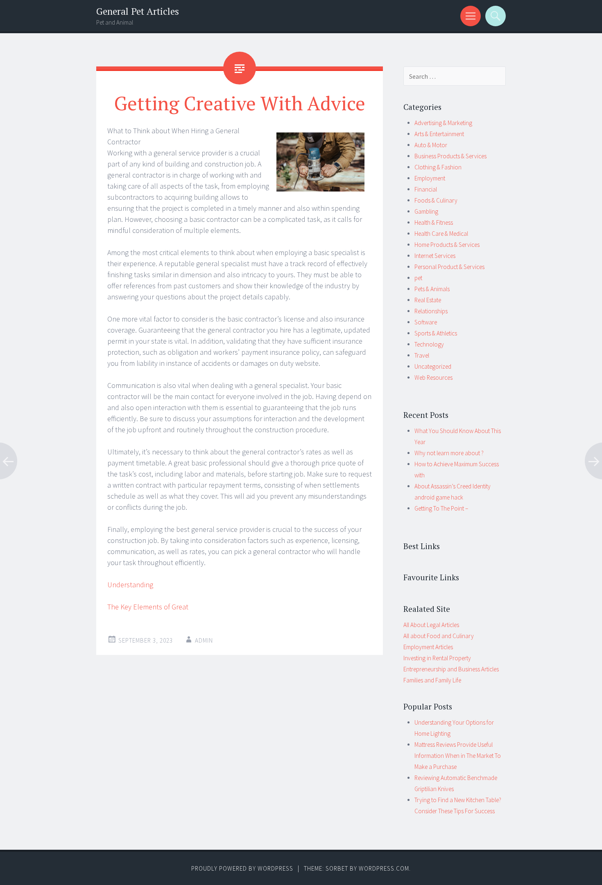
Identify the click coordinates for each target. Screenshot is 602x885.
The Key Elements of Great (147, 606)
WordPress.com (384, 868)
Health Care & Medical (441, 233)
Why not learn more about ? (449, 453)
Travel (421, 355)
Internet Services (434, 256)
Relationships (431, 311)
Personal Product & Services (449, 267)
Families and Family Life (432, 680)
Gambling (426, 211)
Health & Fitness (433, 222)
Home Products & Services (447, 245)
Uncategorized (432, 366)
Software (425, 322)
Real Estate (427, 300)
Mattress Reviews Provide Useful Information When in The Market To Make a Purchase (457, 756)
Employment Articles (428, 647)
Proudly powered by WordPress (242, 868)
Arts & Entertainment (439, 134)
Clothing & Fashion (438, 167)
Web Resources (433, 377)
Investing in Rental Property (437, 658)
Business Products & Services (450, 156)
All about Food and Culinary (438, 636)
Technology (429, 344)
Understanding (130, 584)
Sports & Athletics (435, 333)
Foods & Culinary (435, 200)
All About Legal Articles (431, 625)
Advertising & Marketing (443, 123)
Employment (429, 178)
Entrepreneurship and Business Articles (451, 669)
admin (204, 640)
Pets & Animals (432, 289)
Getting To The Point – (441, 508)
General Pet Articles (137, 11)
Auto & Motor (430, 145)
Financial (425, 189)
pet (418, 278)
